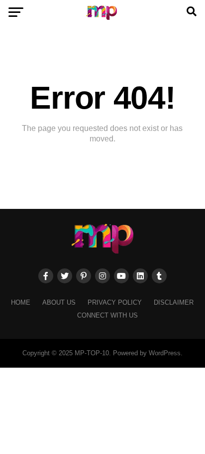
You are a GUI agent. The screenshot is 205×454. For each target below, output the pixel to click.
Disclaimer (174, 302)
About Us (59, 302)
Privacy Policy (115, 302)
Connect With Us (107, 315)
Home (20, 302)
